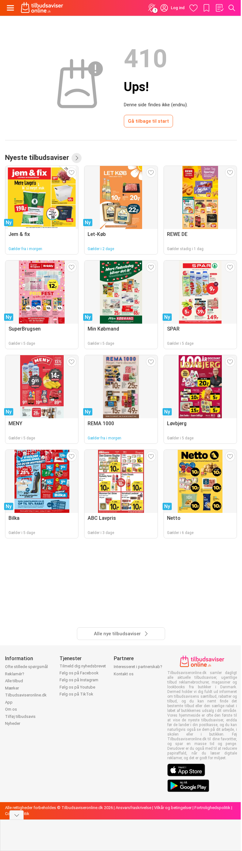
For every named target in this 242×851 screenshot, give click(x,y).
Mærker (12, 688)
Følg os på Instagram (79, 680)
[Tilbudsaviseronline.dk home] (42, 8)
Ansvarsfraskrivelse (133, 807)
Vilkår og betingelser (173, 807)
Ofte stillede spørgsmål (26, 666)
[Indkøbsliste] (219, 8)
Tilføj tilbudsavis (20, 716)
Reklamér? (14, 674)
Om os (11, 709)
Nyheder (12, 723)
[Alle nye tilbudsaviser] (77, 158)
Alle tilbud (14, 680)
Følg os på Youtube (77, 687)
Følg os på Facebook (79, 673)
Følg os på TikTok (76, 694)
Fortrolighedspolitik (212, 807)
